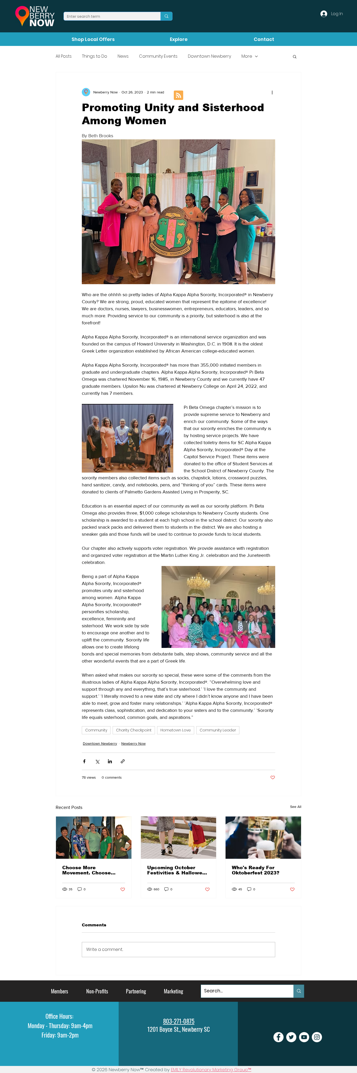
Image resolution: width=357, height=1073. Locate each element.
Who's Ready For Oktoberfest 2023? (255, 870)
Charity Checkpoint (134, 730)
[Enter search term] (166, 16)
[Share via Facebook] (84, 761)
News (123, 56)
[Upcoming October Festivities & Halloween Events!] (178, 837)
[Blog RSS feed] (178, 95)
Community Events (158, 56)
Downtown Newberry (209, 56)
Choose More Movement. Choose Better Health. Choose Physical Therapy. (90, 870)
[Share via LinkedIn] (109, 761)
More (246, 56)
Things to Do (94, 56)
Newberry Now (133, 743)
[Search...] (298, 991)
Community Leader (218, 730)
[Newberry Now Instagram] (317, 1037)
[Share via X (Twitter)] (97, 761)
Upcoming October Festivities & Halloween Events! (178, 870)
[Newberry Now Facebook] (278, 1037)
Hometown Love (175, 730)
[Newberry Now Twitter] (291, 1037)
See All (295, 806)
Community (96, 730)
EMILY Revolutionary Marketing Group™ (211, 1069)
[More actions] (272, 92)
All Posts (64, 56)
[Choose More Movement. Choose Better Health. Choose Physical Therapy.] (93, 837)
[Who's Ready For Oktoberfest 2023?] (263, 837)
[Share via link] (122, 761)
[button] (294, 56)
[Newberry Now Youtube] (304, 1037)
